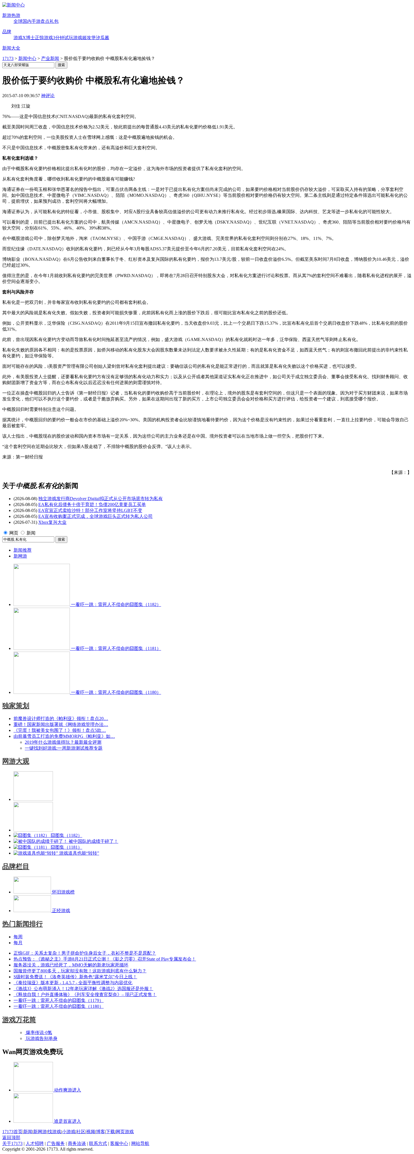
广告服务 (56, 1143)
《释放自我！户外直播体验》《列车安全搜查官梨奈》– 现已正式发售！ (85, 994)
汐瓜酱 (102, 37)
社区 (80, 1131)
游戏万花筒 (19, 1019)
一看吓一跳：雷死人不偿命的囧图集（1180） (59, 1006)
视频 (90, 1131)
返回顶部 (11, 1137)
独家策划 (15, 705)
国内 (27, 21)
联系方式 (98, 1143)
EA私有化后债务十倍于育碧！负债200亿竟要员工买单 (92, 504)
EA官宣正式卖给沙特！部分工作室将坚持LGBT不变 (90, 510)
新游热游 (11, 15)
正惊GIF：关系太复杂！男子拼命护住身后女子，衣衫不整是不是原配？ (85, 953)
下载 (110, 1131)
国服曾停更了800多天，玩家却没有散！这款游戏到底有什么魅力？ (80, 970)
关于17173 (12, 1143)
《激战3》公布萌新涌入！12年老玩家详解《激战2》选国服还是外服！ (83, 988)
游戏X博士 (24, 37)
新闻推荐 (23, 550)
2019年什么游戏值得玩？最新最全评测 (63, 742)
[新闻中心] (13, 5)
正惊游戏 (44, 37)
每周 (18, 936)
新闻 (30, 533)
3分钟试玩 (63, 37)
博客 (100, 1131)
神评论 (48, 95)
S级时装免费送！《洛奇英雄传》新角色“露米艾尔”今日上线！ (75, 976)
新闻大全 (11, 48)
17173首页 (12, 1131)
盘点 (45, 21)
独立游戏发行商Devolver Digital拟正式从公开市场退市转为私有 (100, 498)
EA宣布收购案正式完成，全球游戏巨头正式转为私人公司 (95, 516)
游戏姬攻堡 (84, 37)
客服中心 (119, 1143)
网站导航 (140, 1143)
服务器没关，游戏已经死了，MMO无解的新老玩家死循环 (71, 965)
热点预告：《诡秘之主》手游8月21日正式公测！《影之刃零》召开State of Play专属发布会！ (105, 959)
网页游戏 (125, 1131)
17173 (8, 58)
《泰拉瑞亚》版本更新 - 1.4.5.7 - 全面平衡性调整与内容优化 (73, 982)
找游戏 (54, 1131)
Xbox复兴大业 (52, 522)
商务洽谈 (77, 1143)
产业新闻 (50, 58)
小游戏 (68, 1131)
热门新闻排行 (22, 924)
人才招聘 (35, 1143)
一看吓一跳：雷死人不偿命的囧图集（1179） (59, 1000)
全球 (18, 21)
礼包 (54, 21)
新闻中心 (27, 58)
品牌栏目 (15, 866)
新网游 (20, 556)
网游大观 (15, 761)
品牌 (6, 31)
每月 (18, 942)
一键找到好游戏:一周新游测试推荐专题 (64, 748)
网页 (13, 533)
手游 (36, 21)
